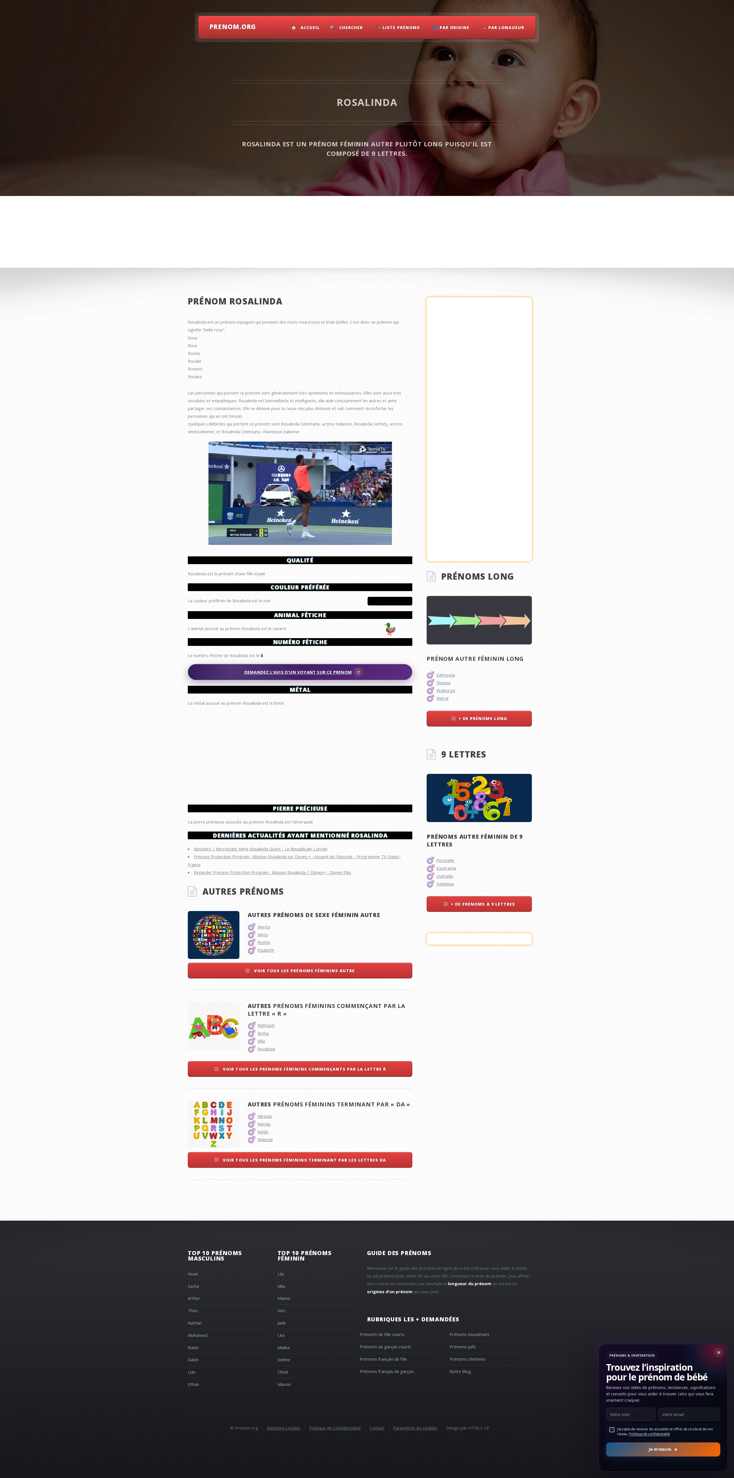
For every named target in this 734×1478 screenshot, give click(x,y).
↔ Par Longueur (503, 27)
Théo (193, 1310)
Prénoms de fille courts (382, 1334)
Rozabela (266, 1049)
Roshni (263, 942)
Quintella (444, 876)
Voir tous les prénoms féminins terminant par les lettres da (303, 1160)
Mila (281, 1286)
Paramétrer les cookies (415, 1428)
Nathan (195, 1323)
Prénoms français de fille (383, 1359)
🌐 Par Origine (451, 27)
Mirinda (264, 1116)
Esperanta (446, 868)
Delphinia (445, 884)
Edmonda (445, 675)
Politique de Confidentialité (335, 1428)
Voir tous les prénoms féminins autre (304, 970)
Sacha (193, 1286)
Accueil (310, 27)
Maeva (284, 1298)
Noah (193, 1274)
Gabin (193, 1359)
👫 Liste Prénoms (398, 27)
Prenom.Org (232, 26)
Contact (376, 1428)
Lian (192, 1372)
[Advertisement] (300, 753)
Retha (263, 1033)
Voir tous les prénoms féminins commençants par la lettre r (303, 1069)
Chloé (283, 1372)
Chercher (351, 27)
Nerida (263, 1124)
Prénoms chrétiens (467, 1359)
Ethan (193, 1384)
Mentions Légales (283, 1428)
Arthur (194, 1298)
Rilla (261, 1041)
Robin (193, 1347)
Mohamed (197, 1335)
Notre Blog (460, 1371)
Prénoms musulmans (469, 1334)
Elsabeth (265, 950)
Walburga (445, 690)
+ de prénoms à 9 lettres (483, 904)
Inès (281, 1310)
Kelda (262, 1132)
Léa (281, 1335)
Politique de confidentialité (649, 1434)
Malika (284, 1347)
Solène (284, 1359)
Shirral (442, 698)
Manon (284, 1384)
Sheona (443, 682)
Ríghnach (266, 1025)
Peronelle (445, 860)
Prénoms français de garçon (387, 1371)
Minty (262, 934)
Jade (282, 1323)
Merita (263, 927)
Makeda (265, 1139)
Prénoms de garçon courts (385, 1346)
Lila (281, 1274)
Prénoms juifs (463, 1346)
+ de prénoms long (482, 718)
